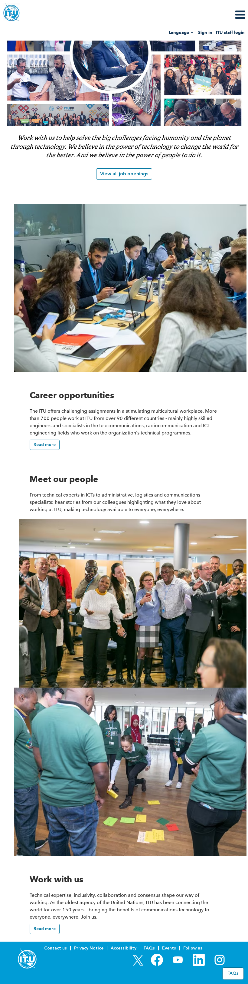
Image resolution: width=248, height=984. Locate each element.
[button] (206, 14)
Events (169, 948)
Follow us (192, 948)
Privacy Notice (88, 948)
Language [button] (179, 32)
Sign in (205, 32)
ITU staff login (230, 32)
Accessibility (123, 948)
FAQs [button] (233, 973)
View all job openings (124, 174)
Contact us (55, 948)
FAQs (149, 948)
